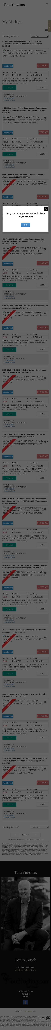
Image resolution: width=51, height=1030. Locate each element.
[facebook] (25, 1002)
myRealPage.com (29, 1011)
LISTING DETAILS (9, 87)
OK (25, 225)
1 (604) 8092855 (9, 98)
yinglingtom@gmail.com (25, 970)
